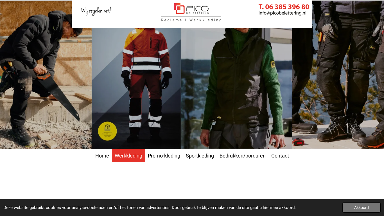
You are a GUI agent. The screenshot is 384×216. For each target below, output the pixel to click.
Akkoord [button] (361, 207)
